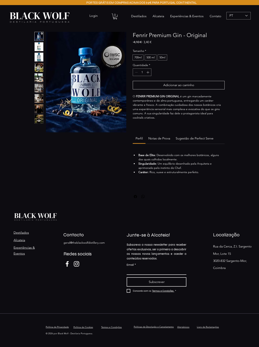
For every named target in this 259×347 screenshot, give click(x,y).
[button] (115, 16)
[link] (139, 138)
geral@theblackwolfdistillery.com (84, 242)
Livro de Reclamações (208, 327)
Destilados (21, 233)
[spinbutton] (142, 72)
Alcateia (19, 240)
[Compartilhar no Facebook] (135, 196)
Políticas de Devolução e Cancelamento (154, 326)
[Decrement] (135, 72)
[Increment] (148, 72)
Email (131, 265)
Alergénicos (183, 327)
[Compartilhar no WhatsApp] (143, 196)
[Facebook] (67, 264)
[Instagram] (76, 264)
